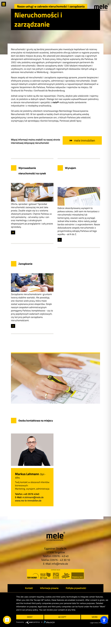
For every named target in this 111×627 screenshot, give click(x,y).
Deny (30, 617)
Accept (62, 617)
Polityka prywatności (76, 588)
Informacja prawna (49, 588)
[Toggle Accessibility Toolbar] (104, 620)
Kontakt (29, 588)
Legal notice (94, 622)
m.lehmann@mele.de (33, 497)
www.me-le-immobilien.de (28, 500)
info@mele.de (60, 564)
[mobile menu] (3, 4)
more (95, 617)
